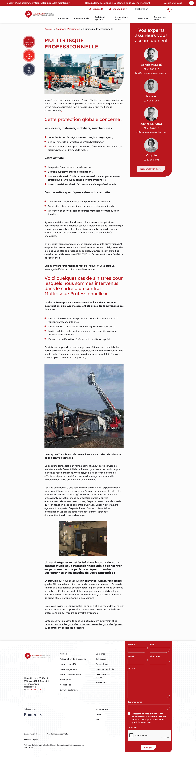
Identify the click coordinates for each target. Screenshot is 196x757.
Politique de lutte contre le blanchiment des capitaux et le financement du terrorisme (54, 746)
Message (133, 668)
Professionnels (81, 18)
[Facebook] (25, 714)
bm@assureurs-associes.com (151, 73)
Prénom (132, 644)
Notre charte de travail (70, 674)
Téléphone (156, 656)
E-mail (131, 656)
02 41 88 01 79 (35, 689)
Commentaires (135, 702)
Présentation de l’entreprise (73, 659)
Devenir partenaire (69, 690)
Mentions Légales (31, 739)
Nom (153, 644)
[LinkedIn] (40, 714)
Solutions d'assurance (68, 29)
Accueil (48, 29)
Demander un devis (151, 168)
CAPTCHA (132, 727)
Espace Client (119, 8)
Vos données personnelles (58, 734)
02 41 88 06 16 (151, 128)
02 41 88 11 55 (151, 100)
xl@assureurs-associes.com (151, 132)
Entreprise (63, 18)
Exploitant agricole (100, 18)
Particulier (143, 18)
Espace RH (98, 8)
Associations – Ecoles (122, 18)
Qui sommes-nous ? (160, 18)
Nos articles (65, 684)
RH (97, 719)
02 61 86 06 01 (151, 159)
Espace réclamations (32, 734)
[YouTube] (29, 715)
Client (98, 714)
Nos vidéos (65, 679)
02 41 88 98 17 (151, 69)
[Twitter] (35, 715)
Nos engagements (68, 669)
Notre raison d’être (69, 664)
